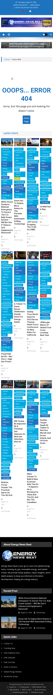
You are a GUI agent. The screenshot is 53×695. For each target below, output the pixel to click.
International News (32, 193)
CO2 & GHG (46, 271)
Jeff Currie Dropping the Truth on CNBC (32, 226)
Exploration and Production (20, 160)
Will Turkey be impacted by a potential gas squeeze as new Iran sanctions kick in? (20, 431)
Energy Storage (5, 440)
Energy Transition (6, 289)
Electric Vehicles (31, 263)
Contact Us (8, 643)
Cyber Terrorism (6, 401)
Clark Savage (5, 249)
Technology (20, 182)
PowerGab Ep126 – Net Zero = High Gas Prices (6, 358)
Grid (4, 174)
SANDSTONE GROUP (20, 5)
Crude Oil (19, 149)
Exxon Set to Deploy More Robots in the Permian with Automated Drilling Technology (19, 212)
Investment (32, 197)
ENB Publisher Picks (31, 167)
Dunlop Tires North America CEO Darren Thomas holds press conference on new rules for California (32, 323)
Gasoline (31, 182)
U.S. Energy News (6, 191)
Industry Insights (5, 310)
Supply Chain (5, 182)
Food (43, 296)
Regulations (7, 323)
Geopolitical (32, 185)
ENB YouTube (9, 662)
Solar (4, 335)
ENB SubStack (35, 5)
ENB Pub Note (6, 278)
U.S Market (45, 318)
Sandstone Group (11, 676)
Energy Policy (5, 164)
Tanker (44, 199)
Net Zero (6, 320)
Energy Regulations (7, 169)
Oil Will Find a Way (45, 208)
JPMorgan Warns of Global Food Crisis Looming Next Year (45, 328)
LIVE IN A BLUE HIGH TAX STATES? (26, 8)
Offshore (6, 471)
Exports (44, 180)
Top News (6, 186)
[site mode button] (45, 34)
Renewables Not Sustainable (7, 329)
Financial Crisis (31, 431)
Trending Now (9, 648)
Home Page (26, 120)
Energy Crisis (5, 158)
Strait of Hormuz (10, 667)
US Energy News (6, 196)
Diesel (30, 158)
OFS (17, 170)
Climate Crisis (44, 267)
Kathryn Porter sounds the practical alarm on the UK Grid (6, 488)
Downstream (32, 161)
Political (5, 177)
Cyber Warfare (5, 407)
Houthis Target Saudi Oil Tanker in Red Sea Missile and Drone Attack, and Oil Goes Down (45, 431)
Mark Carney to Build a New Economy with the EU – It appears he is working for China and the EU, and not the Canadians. (32, 488)
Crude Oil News (19, 153)
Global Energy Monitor (13, 672)
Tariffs (18, 413)
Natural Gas (20, 166)
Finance (31, 178)
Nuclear (5, 468)
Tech (17, 178)
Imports (18, 398)
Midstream (32, 454)
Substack (19, 285)
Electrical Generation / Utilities (6, 151)
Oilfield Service (18, 174)
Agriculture (45, 262)
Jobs (30, 451)
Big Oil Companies (46, 150)
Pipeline (44, 196)
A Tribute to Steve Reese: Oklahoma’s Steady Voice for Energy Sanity (20, 313)
